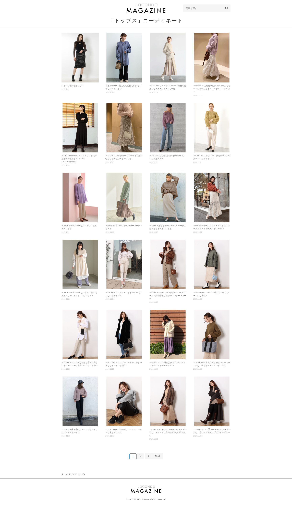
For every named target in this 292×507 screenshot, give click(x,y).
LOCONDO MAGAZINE (146, 8)
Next (157, 456)
